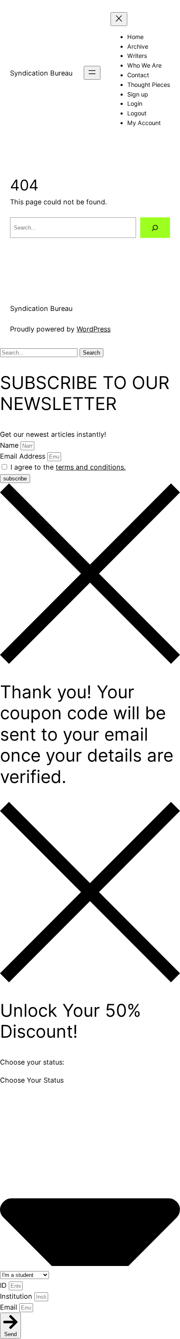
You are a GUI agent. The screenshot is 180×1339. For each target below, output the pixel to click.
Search (91, 353)
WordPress (94, 329)
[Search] (155, 227)
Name (10, 445)
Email (9, 1307)
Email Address (23, 456)
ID (4, 1285)
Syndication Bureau (41, 73)
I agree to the (68, 467)
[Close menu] (119, 19)
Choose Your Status (32, 1080)
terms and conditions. (91, 467)
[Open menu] (92, 73)
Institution (17, 1296)
